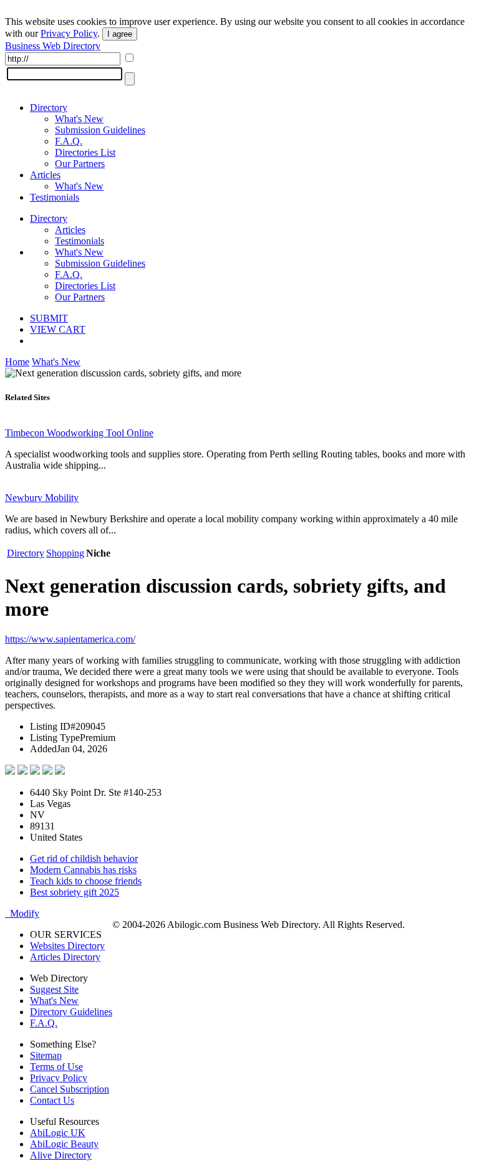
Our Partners (80, 163)
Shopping (65, 553)
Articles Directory (65, 957)
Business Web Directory (52, 46)
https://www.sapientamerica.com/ (70, 639)
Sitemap (46, 1055)
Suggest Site (54, 989)
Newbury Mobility (42, 497)
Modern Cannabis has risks (83, 869)
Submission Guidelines (100, 130)
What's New (79, 118)
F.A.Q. (68, 141)
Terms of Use (56, 1066)
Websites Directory (67, 945)
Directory (48, 107)
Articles (45, 175)
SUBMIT (49, 318)
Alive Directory (61, 1155)
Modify (22, 913)
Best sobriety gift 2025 (74, 892)
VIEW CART (57, 329)
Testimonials (54, 197)
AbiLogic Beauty (64, 1144)
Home (17, 361)
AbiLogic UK (57, 1132)
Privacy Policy (69, 33)
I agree (119, 34)
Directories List (85, 152)
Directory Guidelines (71, 1011)
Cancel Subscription (69, 1089)
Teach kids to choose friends (86, 881)
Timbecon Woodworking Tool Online (79, 433)
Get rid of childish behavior (84, 858)
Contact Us (52, 1100)
